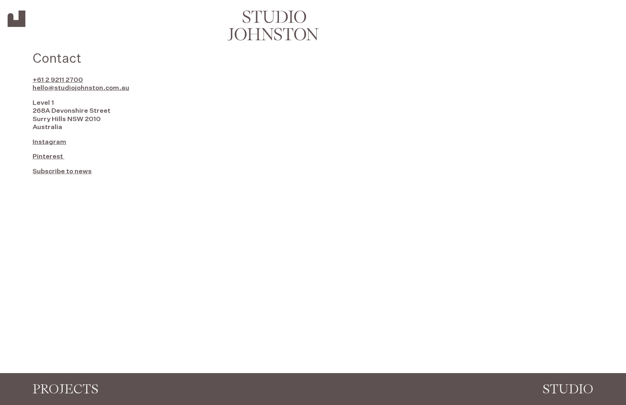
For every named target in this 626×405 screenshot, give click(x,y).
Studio (567, 389)
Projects (66, 389)
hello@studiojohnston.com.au (81, 88)
